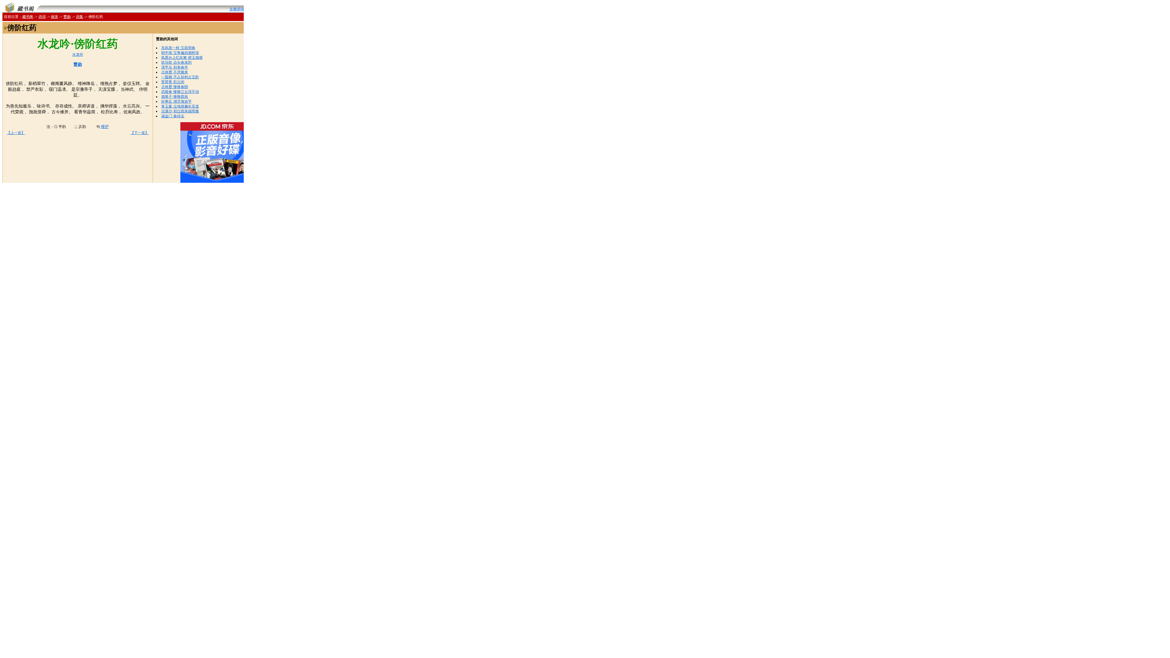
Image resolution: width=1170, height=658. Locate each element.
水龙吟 (77, 54)
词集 (79, 17)
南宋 (54, 17)
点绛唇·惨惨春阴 (174, 87)
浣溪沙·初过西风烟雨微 (180, 111)
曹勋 (67, 17)
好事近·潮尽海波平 (176, 101)
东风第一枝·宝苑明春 (178, 48)
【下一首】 (139, 133)
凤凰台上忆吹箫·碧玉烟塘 (182, 57)
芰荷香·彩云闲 (172, 82)
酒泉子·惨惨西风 (174, 96)
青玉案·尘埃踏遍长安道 (180, 106)
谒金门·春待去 (172, 116)
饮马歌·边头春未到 (176, 62)
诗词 (42, 17)
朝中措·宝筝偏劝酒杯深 (180, 53)
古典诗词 (236, 9)
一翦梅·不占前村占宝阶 (180, 77)
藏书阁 (27, 17)
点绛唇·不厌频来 (174, 72)
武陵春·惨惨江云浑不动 (180, 92)
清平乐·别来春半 (174, 67)
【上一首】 (16, 133)
